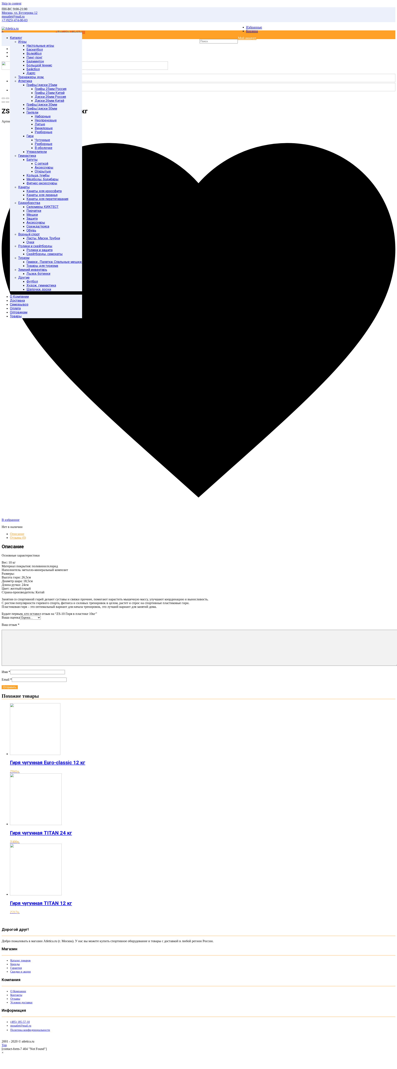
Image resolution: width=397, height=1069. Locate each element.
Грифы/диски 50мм (41, 108)
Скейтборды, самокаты (44, 254)
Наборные (43, 116)
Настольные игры (40, 46)
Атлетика (25, 81)
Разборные (43, 132)
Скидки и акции (20, 971)
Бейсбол (33, 69)
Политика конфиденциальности (30, 1030)
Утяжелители (36, 152)
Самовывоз (19, 304)
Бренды (15, 964)
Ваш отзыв (10, 624)
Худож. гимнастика (41, 285)
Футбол (32, 281)
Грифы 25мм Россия (50, 89)
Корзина (252, 31)
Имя (6, 672)
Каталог (16, 38)
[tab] (202, 534)
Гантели (32, 112)
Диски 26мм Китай (49, 101)
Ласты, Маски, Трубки (43, 238)
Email (7, 679)
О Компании (19, 297)
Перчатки (33, 211)
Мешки (32, 215)
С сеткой (41, 164)
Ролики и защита (39, 250)
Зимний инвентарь (32, 270)
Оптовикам (18, 312)
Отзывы (15, 998)
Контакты (16, 995)
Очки (30, 242)
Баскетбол (34, 50)
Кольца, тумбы (38, 175)
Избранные (254, 27)
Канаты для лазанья (41, 195)
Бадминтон (35, 61)
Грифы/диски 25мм (41, 85)
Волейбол (34, 53)
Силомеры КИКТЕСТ (42, 207)
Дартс (30, 73)
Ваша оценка (11, 617)
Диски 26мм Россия (50, 97)
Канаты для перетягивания (47, 199)
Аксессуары (44, 167)
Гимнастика (27, 156)
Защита (32, 219)
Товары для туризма (42, 266)
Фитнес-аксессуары (41, 183)
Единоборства (29, 203)
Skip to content (11, 3)
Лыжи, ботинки (38, 274)
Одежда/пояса (37, 226)
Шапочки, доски (38, 289)
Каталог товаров (20, 960)
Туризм (23, 258)
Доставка (17, 300)
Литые (40, 124)
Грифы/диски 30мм (41, 105)
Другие (24, 278)
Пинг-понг (34, 57)
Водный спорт (29, 234)
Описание (17, 534)
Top (4, 1045)
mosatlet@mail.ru (20, 1025)
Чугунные (42, 140)
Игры (22, 42)
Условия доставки (21, 1002)
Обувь (31, 230)
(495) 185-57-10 (20, 1021)
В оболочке (43, 148)
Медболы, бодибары (42, 179)
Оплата (15, 308)
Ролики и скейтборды (35, 246)
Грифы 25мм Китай (50, 93)
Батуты (32, 160)
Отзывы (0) (18, 537)
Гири (29, 136)
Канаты (24, 187)
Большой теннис (39, 65)
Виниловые (44, 128)
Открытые (43, 171)
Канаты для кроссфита (44, 191)
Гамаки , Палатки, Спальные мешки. (54, 262)
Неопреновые (46, 120)
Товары (16, 316)
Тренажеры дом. (31, 77)
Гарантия (16, 967)
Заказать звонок (69, 32)
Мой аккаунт (247, 38)
